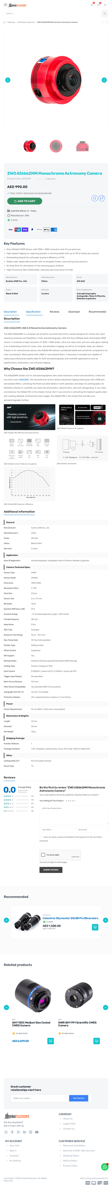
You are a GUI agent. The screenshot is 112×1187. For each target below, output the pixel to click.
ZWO (27, 215)
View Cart (14, 1145)
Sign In (13, 1150)
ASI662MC (24, 379)
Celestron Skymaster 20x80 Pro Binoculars (70, 918)
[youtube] (37, 1132)
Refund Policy (70, 1160)
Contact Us (68, 1128)
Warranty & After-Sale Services (79, 1150)
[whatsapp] (6, 1132)
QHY (14, 1019)
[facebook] (12, 1132)
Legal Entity (69, 1123)
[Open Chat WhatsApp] (105, 1167)
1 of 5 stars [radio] (66, 800)
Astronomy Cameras (26, 22)
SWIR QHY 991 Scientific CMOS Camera (77, 1024)
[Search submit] (104, 13)
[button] (7, 80)
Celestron (47, 915)
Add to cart (26, 201)
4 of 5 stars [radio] (72, 800)
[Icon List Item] (87, 1183)
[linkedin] (24, 1132)
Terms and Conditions (74, 1145)
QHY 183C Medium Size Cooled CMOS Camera (31, 1024)
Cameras (11, 22)
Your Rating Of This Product (51, 801)
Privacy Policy (70, 1165)
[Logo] (29, 1116)
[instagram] (30, 1132)
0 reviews (51, 179)
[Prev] (102, 22)
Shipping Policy (71, 1155)
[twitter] (18, 1132)
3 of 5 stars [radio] (70, 800)
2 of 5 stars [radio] (68, 800)
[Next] (107, 22)
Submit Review (50, 870)
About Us (68, 1118)
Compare (14, 1155)
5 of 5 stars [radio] (74, 800)
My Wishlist (15, 1160)
